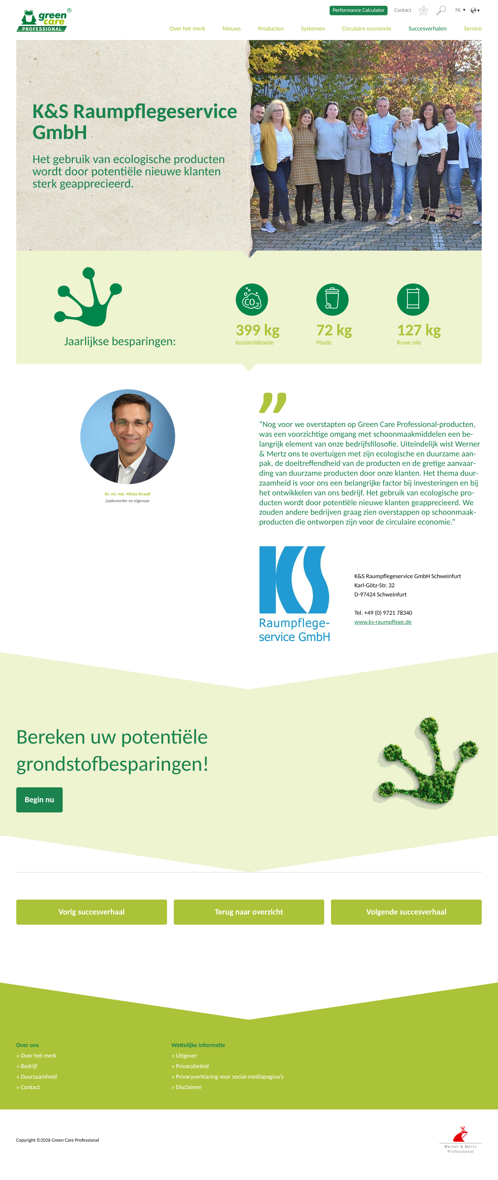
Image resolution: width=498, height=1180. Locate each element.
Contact (402, 10)
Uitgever (186, 1055)
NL (458, 10)
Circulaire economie (366, 28)
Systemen (313, 28)
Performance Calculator (359, 10)
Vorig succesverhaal (92, 912)
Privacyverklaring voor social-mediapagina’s (229, 1076)
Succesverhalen (428, 28)
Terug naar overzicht (249, 912)
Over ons (27, 1045)
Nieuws (232, 28)
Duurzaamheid (39, 1076)
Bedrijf (29, 1066)
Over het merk (187, 28)
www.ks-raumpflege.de (383, 622)
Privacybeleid (192, 1066)
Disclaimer (189, 1087)
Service (473, 28)
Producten (271, 28)
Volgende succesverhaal (406, 912)
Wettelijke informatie (198, 1045)
